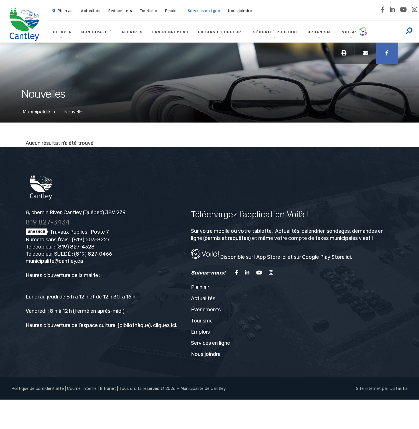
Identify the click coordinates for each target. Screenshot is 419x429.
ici (173, 325)
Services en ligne (210, 343)
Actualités (203, 298)
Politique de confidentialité (37, 388)
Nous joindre (206, 354)
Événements (206, 309)
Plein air (200, 287)
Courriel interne (82, 388)
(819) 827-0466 (93, 254)
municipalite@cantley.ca (54, 261)
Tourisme (202, 321)
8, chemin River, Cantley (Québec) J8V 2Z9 (76, 212)
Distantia (398, 388)
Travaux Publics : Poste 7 (79, 232)
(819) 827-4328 (75, 247)
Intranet (108, 388)
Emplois (200, 332)
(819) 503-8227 (91, 239)
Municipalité (36, 112)
